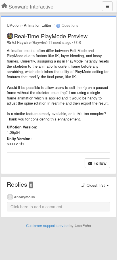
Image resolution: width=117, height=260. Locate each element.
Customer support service (47, 225)
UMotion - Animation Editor (29, 25)
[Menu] (107, 6)
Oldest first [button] (95, 185)
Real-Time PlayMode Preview (50, 36)
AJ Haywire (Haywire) (29, 42)
